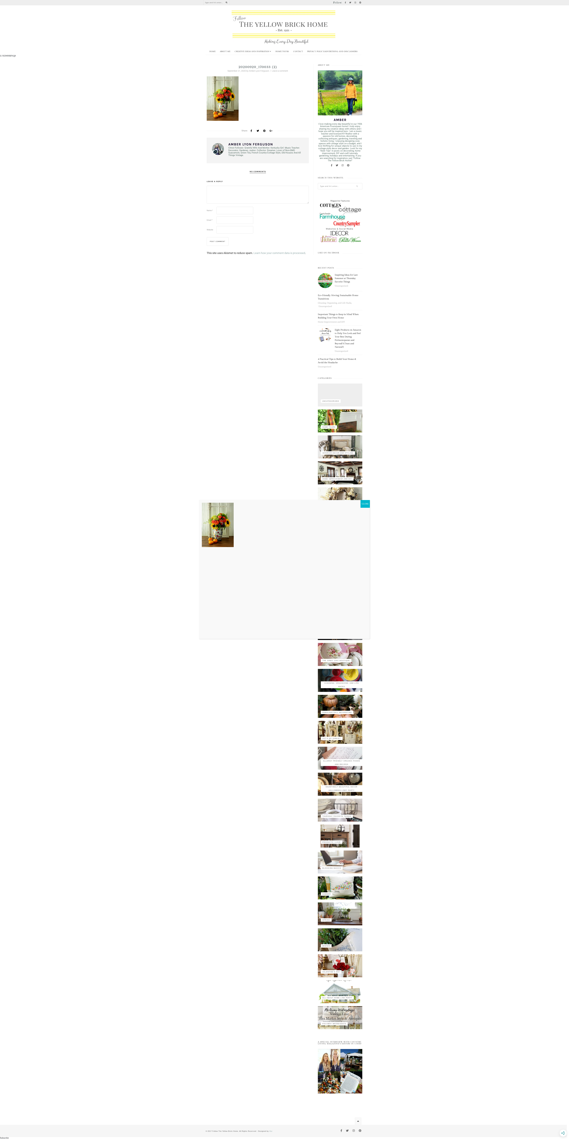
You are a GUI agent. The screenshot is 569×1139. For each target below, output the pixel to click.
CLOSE (365, 504)
